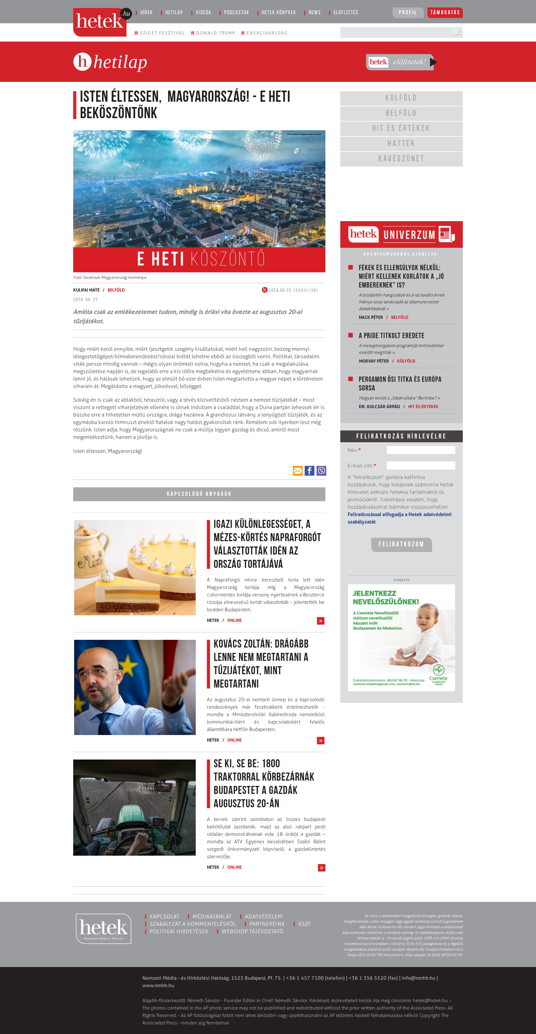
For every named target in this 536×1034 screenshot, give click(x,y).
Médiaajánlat (212, 916)
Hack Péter (371, 317)
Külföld (406, 360)
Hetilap (174, 13)
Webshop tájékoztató (253, 931)
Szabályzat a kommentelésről (193, 924)
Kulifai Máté (86, 289)
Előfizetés (346, 13)
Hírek (147, 13)
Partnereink (267, 924)
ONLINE (234, 620)
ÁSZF (304, 924)
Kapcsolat (164, 916)
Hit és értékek (423, 406)
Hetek (213, 620)
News (315, 13)
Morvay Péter (374, 360)
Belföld (116, 289)
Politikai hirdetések (179, 931)
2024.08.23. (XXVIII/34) (293, 290)
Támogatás (446, 13)
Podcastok (236, 13)
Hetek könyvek (279, 13)
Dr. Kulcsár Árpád (379, 406)
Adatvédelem (264, 916)
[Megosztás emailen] (298, 471)
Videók (204, 13)
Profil (408, 13)
